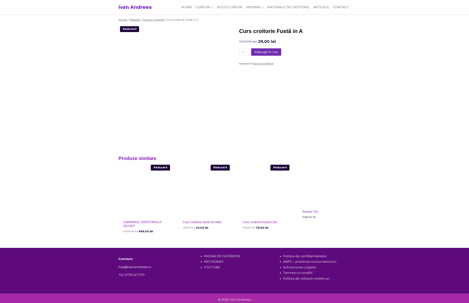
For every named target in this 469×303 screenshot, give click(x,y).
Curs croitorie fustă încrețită (202, 222)
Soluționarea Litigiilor (299, 267)
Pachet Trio (310, 211)
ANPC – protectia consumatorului (309, 261)
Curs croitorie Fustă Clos (260, 222)
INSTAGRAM (213, 261)
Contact (341, 7)
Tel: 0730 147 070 (132, 275)
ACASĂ (186, 7)
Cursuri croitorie (263, 63)
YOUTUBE (212, 267)
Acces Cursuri (229, 7)
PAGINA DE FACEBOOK (222, 256)
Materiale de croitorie (288, 7)
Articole (321, 7)
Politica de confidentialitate (304, 256)
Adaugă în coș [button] (194, 238)
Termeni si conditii (297, 273)
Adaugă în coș (266, 52)
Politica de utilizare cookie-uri (306, 278)
